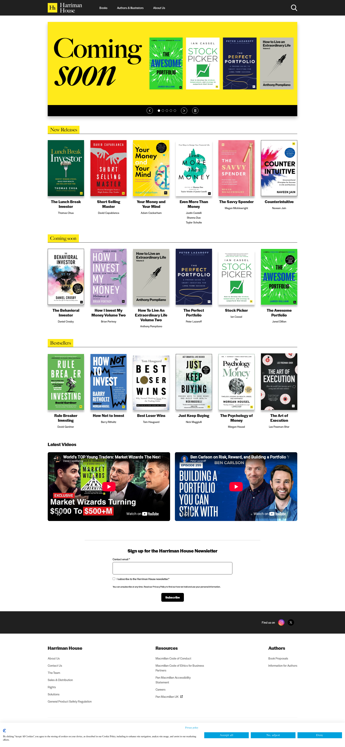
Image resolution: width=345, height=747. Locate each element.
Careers (161, 689)
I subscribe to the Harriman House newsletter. (143, 579)
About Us (159, 8)
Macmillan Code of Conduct (173, 658)
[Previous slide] (150, 110)
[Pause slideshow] (195, 110)
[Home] (65, 8)
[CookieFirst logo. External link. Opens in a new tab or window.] (4, 730)
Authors (276, 648)
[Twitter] (291, 622)
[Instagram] (281, 622)
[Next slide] (184, 110)
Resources (167, 648)
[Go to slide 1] (159, 110)
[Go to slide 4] (171, 110)
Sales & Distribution (60, 680)
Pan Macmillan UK (167, 696)
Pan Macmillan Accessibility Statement (173, 679)
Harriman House (65, 648)
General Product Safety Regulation (70, 701)
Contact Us (55, 665)
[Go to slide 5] (175, 110)
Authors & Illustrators (130, 8)
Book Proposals (278, 658)
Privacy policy (191, 727)
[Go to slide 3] (167, 110)
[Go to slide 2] (163, 110)
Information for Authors (282, 665)
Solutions (53, 694)
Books (103, 8)
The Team (54, 672)
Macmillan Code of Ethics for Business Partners (180, 667)
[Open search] (294, 8)
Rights (52, 687)
